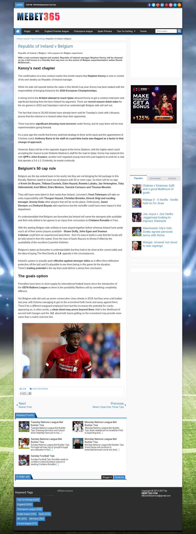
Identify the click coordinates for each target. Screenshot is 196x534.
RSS (179, 5)
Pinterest (166, 5)
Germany (33, 518)
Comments (155, 178)
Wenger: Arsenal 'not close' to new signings (160, 244)
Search (179, 31)
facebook (149, 5)
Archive (172, 178)
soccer (34, 389)
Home (18, 31)
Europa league (24, 523)
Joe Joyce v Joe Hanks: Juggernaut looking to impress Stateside (158, 217)
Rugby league (23, 514)
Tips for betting (43, 389)
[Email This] (21, 393)
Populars (138, 178)
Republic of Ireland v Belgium (45, 46)
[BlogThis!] (24, 393)
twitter (153, 5)
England (21, 504)
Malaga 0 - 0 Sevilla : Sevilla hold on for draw (160, 201)
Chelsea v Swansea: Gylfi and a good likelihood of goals (158, 189)
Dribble (171, 5)
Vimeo (175, 5)
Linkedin (162, 5)
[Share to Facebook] (30, 393)
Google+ (158, 5)
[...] (60, 433)
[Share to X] (27, 393)
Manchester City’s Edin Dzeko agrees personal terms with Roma (157, 231)
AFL (19, 518)
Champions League (26, 509)
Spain (41, 514)
